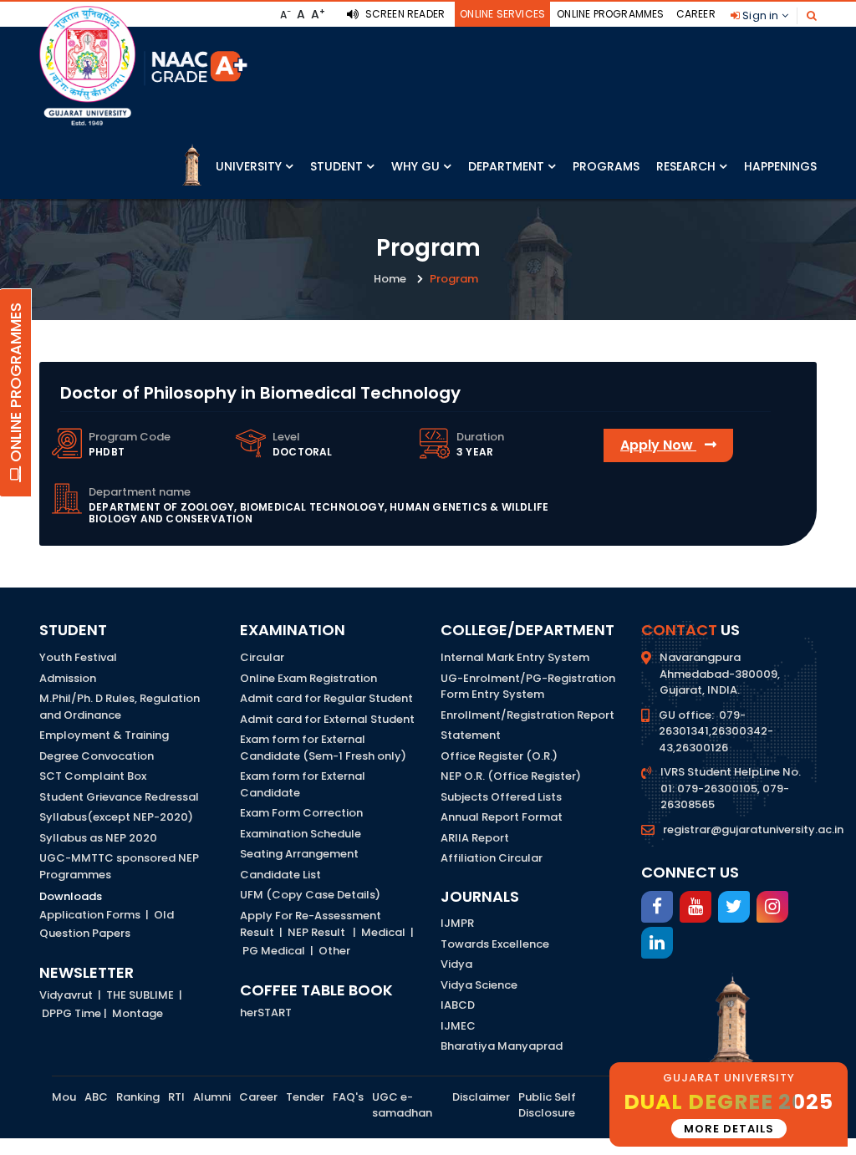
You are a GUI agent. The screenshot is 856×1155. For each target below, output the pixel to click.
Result (257, 932)
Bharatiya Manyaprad (502, 1046)
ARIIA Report (475, 838)
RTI (176, 1097)
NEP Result (316, 932)
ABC (96, 1097)
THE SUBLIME (140, 995)
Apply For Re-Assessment (310, 915)
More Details (729, 1129)
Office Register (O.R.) (499, 756)
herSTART (266, 1012)
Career (696, 14)
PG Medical (273, 951)
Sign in (761, 15)
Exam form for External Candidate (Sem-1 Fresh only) (323, 747)
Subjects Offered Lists (501, 797)
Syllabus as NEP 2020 (98, 838)
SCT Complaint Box (92, 776)
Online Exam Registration (308, 678)
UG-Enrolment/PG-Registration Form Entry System (528, 686)
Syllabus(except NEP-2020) (116, 817)
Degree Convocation (96, 756)
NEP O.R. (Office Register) (511, 776)
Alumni (212, 1097)
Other (334, 951)
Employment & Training (104, 735)
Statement (471, 735)
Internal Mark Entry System (515, 657)
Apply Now (658, 445)
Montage (137, 1013)
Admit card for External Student (327, 719)
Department (506, 166)
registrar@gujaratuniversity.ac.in (753, 829)
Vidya (456, 964)
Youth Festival (78, 657)
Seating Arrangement (299, 854)
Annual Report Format (502, 817)
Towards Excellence (495, 944)
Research (686, 166)
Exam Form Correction (301, 813)
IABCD (458, 1005)
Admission (67, 678)
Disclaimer (481, 1097)
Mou (64, 1097)
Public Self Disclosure (547, 1105)
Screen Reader (403, 14)
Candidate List (280, 875)
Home (390, 279)
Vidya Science (479, 985)
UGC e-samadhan (402, 1105)
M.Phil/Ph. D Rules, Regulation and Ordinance (119, 706)
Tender (305, 1097)
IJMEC (458, 1026)
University (249, 166)
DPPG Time (71, 1013)
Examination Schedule (300, 834)
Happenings (780, 166)
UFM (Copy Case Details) (310, 895)
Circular (262, 657)
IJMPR (457, 923)
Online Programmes (610, 14)
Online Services (502, 14)
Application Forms (89, 915)
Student (336, 166)
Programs (606, 166)
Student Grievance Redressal (119, 797)
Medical (383, 932)
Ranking (138, 1097)
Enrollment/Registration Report (527, 715)
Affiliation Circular (492, 858)
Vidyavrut (66, 995)
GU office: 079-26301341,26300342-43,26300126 (716, 731)
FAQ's (348, 1097)
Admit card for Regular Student (326, 698)
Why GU (415, 166)
